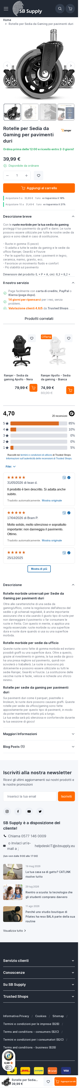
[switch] (8, 1067)
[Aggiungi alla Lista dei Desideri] (38, 175)
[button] (66, 130)
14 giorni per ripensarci (24, 299)
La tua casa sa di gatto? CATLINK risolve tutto (48, 874)
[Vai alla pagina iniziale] (27, 8)
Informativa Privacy (16, 1016)
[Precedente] (7, 66)
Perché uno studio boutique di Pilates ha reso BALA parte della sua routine (50, 916)
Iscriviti (66, 796)
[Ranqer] (66, 130)
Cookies (40, 1016)
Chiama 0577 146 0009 (27, 836)
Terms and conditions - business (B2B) (29, 1047)
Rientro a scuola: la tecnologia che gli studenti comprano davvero (49, 895)
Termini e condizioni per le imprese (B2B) (31, 1024)
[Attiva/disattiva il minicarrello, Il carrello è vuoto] (70, 8)
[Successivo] (71, 66)
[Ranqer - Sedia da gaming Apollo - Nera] (20, 351)
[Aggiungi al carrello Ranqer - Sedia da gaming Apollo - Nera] (33, 388)
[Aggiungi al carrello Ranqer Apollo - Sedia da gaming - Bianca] (70, 390)
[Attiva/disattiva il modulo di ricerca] (60, 8)
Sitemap (58, 1016)
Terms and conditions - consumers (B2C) (31, 1031)
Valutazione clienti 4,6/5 (25, 308)
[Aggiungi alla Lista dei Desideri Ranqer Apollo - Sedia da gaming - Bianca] (69, 338)
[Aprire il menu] (7, 9)
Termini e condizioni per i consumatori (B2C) (33, 1039)
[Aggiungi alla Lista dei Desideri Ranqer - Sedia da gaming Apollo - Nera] (32, 338)
